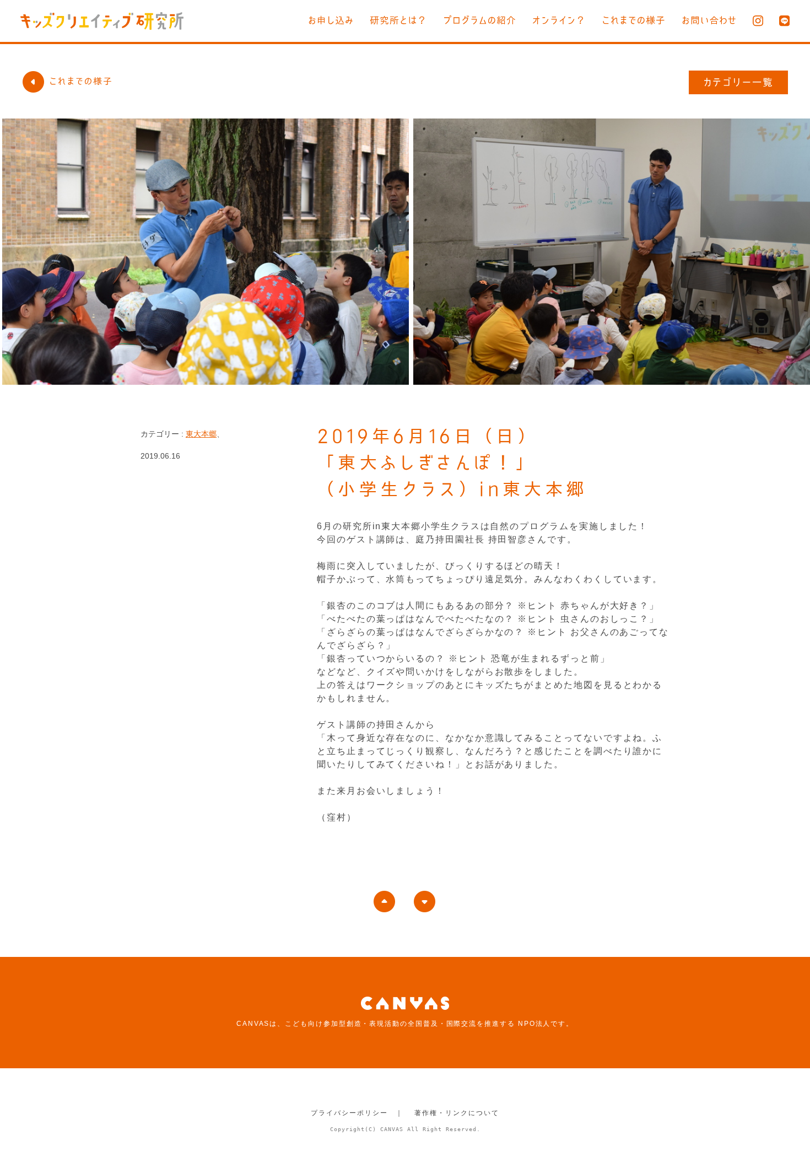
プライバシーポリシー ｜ (357, 1113)
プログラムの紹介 (479, 20)
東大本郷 (201, 433)
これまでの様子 (634, 20)
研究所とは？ (398, 20)
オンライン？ (559, 20)
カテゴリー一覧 (738, 82)
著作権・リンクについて (456, 1113)
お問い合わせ (709, 20)
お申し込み (331, 20)
